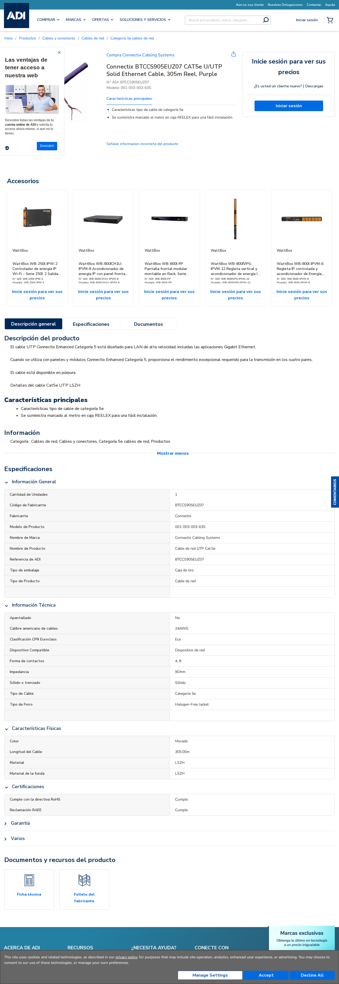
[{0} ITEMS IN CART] (331, 20)
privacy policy (126, 957)
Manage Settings (210, 975)
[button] (335, 492)
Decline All (312, 975)
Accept (266, 975)
